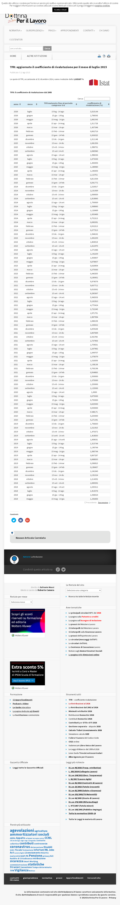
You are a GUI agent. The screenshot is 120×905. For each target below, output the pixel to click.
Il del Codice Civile (84, 738)
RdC (52, 856)
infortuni (39, 849)
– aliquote (85, 726)
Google (58, 569)
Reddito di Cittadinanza (21, 858)
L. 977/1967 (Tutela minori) (81, 805)
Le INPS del (85, 613)
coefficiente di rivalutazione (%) (94, 104)
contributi (26, 843)
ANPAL (13, 838)
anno (16, 104)
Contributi (80, 719)
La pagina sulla (83, 616)
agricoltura (40, 831)
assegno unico (38, 838)
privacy (46, 856)
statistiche (36, 864)
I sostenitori (16, 39)
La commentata (26, 715)
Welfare (32, 871)
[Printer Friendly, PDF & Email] (104, 55)
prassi (52, 30)
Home (13, 55)
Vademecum (85, 745)
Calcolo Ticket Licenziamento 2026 (85, 730)
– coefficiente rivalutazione (83, 699)
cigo (22, 841)
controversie (40, 843)
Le (83, 707)
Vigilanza (21, 870)
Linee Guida (85, 753)
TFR (12, 870)
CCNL (48, 838)
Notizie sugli (85, 651)
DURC (12, 850)
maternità (15, 856)
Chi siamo (104, 30)
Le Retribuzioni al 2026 (79, 703)
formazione (27, 850)
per (83, 722)
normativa (15, 30)
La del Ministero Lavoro (82, 624)
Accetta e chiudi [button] (60, 9)
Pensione (35, 855)
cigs (26, 840)
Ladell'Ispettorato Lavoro (83, 635)
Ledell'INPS (83, 639)
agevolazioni (22, 830)
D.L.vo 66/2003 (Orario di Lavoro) (84, 798)
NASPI (22, 856)
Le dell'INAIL (78, 643)
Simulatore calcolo (79, 734)
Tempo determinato (42, 867)
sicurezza (16, 861)
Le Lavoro (84, 647)
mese (30, 104)
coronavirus (20, 846)
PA (27, 856)
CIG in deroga (15, 841)
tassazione (26, 867)
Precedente (91, 502)
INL (46, 849)
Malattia (45, 853)
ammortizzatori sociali (29, 834)
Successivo (103, 502)
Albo (81, 757)
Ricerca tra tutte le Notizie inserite (84, 596)
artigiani (29, 838)
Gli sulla (85, 632)
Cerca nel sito (94, 878)
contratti (89, 30)
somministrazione (19, 864)
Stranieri (15, 867)
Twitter (63, 569)
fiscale (18, 850)
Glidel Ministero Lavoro (84, 628)
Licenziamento (33, 852)
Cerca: (80, 98)
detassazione (36, 847)
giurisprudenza (35, 30)
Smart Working (30, 861)
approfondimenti (70, 30)
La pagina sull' (85, 620)
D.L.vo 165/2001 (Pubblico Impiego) (85, 809)
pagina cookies (102, 6)
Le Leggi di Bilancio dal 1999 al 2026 (84, 749)
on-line (74, 741)
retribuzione (39, 858)
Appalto (20, 838)
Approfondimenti (74, 878)
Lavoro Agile (19, 853)
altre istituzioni (37, 55)
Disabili (48, 847)
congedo (32, 840)
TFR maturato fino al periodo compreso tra (58, 104)
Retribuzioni (81, 715)
